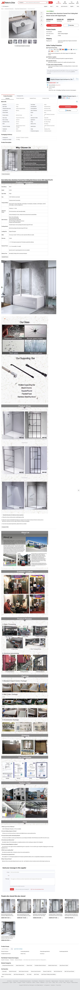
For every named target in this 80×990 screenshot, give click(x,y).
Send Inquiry (54, 25)
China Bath (4, 971)
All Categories (5, 6)
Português (19, 982)
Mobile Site (67, 981)
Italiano (33, 982)
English (11, 982)
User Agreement (47, 985)
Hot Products (9, 981)
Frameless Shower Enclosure (40, 965)
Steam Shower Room (20, 965)
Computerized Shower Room (7, 965)
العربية (47, 982)
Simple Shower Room (31, 8)
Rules (78, 6)
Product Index (61, 981)
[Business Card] (77, 101)
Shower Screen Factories (36, 971)
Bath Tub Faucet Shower (69, 971)
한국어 (50, 982)
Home (2, 8)
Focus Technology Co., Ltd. (31, 985)
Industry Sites (48, 981)
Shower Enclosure (4, 951)
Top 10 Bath (29, 974)
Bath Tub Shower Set (58, 971)
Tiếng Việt (68, 982)
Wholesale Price (41, 981)
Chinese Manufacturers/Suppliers (25, 981)
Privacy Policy (58, 985)
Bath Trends (36, 974)
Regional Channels (55, 981)
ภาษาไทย (60, 982)
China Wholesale (35, 981)
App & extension (64, 6)
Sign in (77, 3)
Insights (71, 981)
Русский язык (28, 982)
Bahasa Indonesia (75, 982)
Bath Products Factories (23, 971)
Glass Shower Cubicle (64, 965)
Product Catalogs (18, 948)
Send (12, 889)
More (2, 976)
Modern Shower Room (52, 965)
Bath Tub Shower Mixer (6, 974)
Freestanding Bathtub (25, 951)
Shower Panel (29, 965)
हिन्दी (57, 982)
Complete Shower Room (6, 953)
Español (14, 982)
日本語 (54, 982)
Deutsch (37, 982)
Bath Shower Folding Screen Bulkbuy (48, 974)
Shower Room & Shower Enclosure (20, 8)
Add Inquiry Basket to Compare (23, 45)
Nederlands (42, 982)
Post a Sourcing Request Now (37, 889)
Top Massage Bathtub (63, 951)
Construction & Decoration (9, 8)
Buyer (51, 6)
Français (23, 982)
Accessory (42, 953)
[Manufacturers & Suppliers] (8, 2)
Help (57, 6)
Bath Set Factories (12, 971)
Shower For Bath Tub (47, 971)
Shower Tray (23, 953)
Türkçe (64, 982)
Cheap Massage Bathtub (45, 951)
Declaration (53, 985)
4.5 (63, 98)
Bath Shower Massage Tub (19, 974)
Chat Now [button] (72, 25)
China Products (15, 981)
